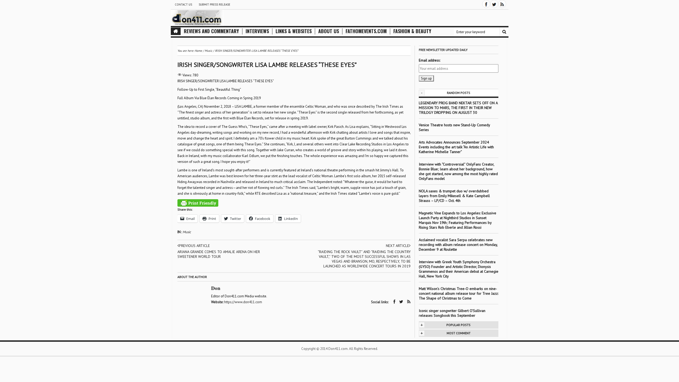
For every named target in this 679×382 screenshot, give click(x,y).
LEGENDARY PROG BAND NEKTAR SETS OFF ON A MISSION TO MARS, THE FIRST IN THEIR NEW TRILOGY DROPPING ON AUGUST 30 (458, 108)
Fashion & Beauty (412, 31)
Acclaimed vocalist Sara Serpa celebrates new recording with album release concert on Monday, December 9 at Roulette (458, 244)
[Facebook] (486, 4)
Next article (397, 245)
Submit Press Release (214, 4)
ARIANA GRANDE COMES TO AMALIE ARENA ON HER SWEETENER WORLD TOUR (218, 254)
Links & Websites (294, 31)
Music (187, 232)
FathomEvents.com (366, 31)
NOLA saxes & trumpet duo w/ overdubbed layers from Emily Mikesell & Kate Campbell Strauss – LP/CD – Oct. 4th (454, 196)
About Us (328, 31)
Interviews (257, 31)
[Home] (176, 31)
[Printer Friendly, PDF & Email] (197, 203)
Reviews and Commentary (211, 31)
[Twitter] (494, 4)
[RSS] (502, 4)
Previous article (194, 245)
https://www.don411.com (243, 302)
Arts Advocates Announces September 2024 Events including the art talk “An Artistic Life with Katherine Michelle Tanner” (456, 147)
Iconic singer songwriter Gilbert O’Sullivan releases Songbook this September (452, 313)
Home (198, 51)
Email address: (429, 60)
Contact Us (183, 4)
